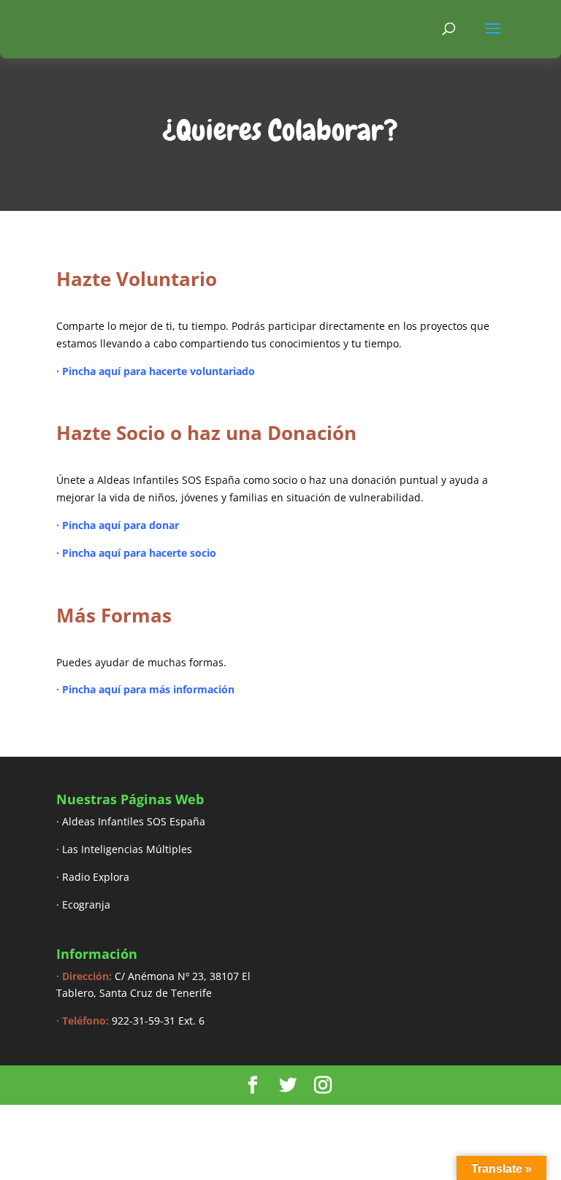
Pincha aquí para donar (120, 525)
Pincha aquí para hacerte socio (140, 553)
